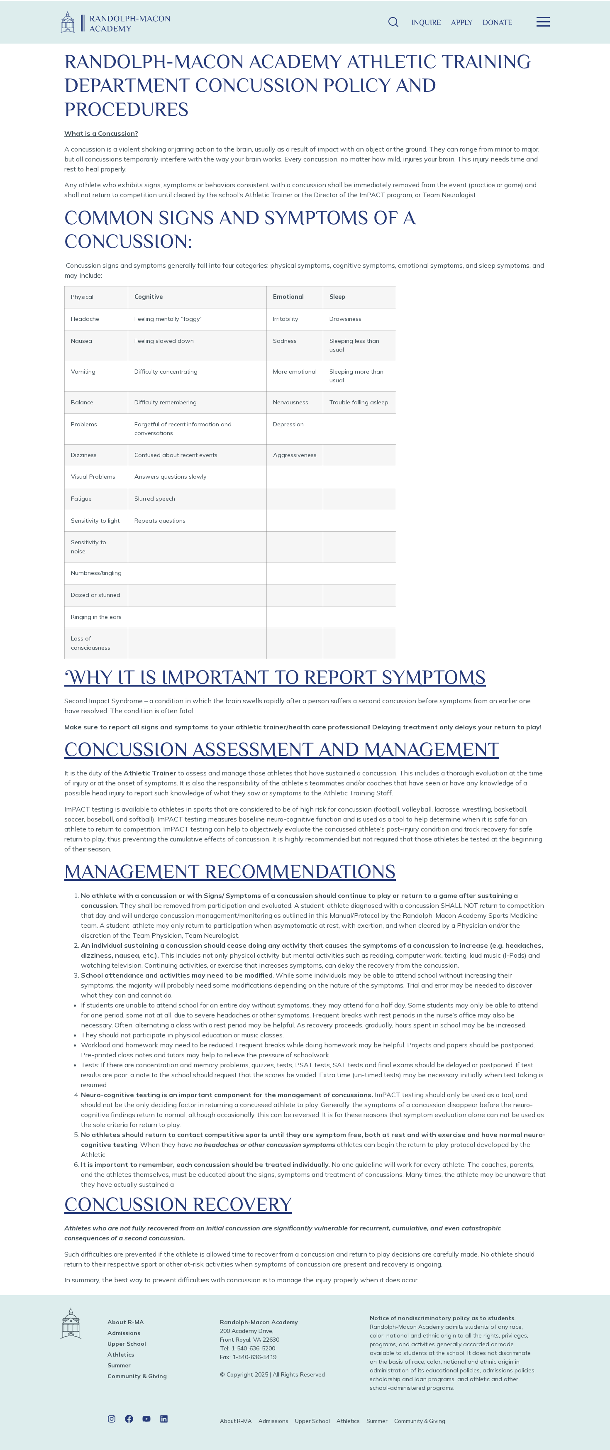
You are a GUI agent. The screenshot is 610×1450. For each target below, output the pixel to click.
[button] (393, 22)
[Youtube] (146, 1419)
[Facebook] (129, 1419)
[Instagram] (111, 1419)
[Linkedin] (164, 1419)
